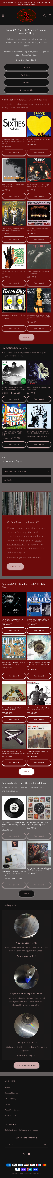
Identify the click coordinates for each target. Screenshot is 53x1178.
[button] (3, 15)
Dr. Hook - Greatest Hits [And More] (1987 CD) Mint (38, 140)
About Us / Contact (12, 1110)
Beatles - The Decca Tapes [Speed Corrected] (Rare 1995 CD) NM (38, 620)
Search (7, 1087)
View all (26, 337)
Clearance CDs (26, 90)
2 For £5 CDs (26, 82)
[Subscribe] (45, 1144)
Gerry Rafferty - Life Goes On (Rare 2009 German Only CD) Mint (13, 663)
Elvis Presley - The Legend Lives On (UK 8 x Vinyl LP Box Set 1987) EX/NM (14, 873)
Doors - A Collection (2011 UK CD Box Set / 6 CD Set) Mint (14, 709)
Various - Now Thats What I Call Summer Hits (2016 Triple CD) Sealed (12, 433)
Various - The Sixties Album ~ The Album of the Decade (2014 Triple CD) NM (13, 141)
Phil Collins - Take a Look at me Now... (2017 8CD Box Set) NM (12, 620)
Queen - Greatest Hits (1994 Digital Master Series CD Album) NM (38, 186)
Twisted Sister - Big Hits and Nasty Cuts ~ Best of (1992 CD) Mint (13, 229)
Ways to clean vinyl (25, 956)
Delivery (8, 1104)
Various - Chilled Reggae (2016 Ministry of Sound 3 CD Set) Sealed (13, 388)
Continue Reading (24, 1055)
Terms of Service (11, 1093)
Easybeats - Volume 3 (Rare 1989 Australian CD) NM (38, 752)
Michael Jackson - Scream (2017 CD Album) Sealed (38, 388)
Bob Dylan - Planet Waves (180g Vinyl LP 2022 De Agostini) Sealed (38, 432)
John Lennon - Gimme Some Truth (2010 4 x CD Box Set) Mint (38, 709)
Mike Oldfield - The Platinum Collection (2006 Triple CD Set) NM (13, 752)
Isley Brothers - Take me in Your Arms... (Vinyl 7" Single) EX (37, 824)
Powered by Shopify (35, 1173)
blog (39, 536)
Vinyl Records (26, 75)
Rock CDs (27, 67)
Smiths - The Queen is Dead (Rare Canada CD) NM (38, 272)
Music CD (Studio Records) (23, 1173)
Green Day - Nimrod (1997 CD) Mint (13, 315)
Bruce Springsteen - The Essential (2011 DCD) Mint (13, 186)
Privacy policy (10, 1115)
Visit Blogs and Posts (26, 1065)
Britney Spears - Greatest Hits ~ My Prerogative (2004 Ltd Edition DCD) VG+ (38, 317)
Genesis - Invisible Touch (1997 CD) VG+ (13, 272)
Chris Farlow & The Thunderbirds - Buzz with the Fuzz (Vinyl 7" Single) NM (14, 824)
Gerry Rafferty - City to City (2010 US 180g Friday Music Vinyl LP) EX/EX (39, 869)
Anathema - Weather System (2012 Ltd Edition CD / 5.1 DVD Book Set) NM (38, 664)
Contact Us (15, 566)
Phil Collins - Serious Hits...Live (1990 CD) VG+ (37, 229)
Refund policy (10, 1099)
